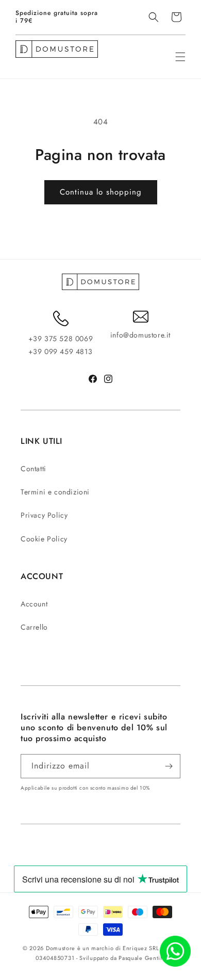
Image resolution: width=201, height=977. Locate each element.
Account (34, 604)
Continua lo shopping (101, 192)
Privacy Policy (44, 515)
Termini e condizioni (55, 492)
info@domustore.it (140, 335)
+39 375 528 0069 (60, 338)
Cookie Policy (44, 539)
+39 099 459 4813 (60, 351)
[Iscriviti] (168, 766)
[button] (153, 17)
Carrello (34, 627)
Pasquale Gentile (142, 958)
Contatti (33, 468)
